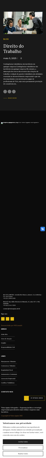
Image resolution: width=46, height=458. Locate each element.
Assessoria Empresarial (8, 378)
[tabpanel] (23, 23)
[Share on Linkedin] (14, 91)
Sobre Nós (4, 334)
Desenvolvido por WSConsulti (11, 325)
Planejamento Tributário (8, 361)
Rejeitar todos (23, 454)
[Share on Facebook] (5, 91)
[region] (23, 439)
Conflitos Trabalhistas (8, 383)
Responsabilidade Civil (8, 347)
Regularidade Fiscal (7, 370)
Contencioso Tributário (8, 366)
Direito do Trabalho (13, 48)
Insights (3, 343)
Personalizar (23, 448)
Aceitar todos (23, 442)
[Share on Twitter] (9, 91)
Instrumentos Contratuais (9, 374)
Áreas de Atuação (6, 339)
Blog (6, 39)
